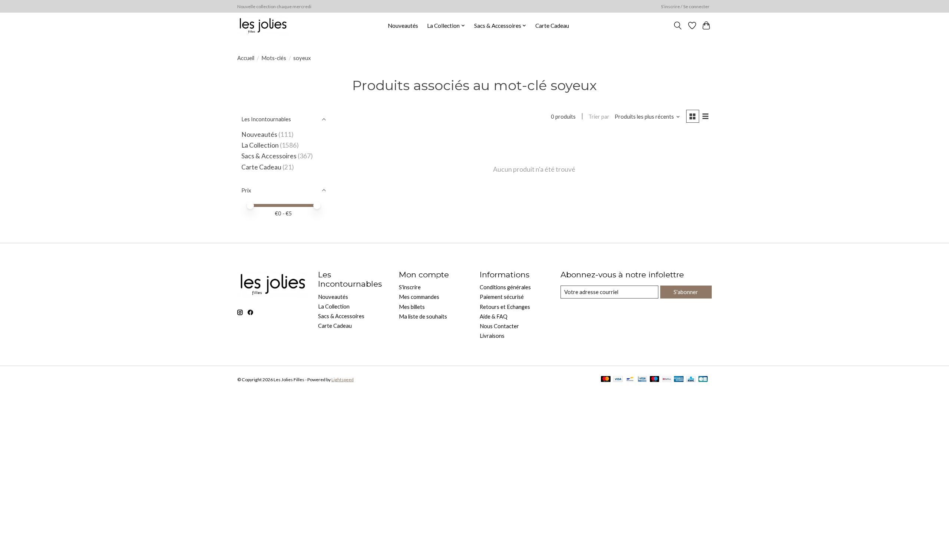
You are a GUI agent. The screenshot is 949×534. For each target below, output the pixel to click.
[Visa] (618, 379)
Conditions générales (505, 287)
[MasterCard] (606, 379)
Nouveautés (403, 25)
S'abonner (686, 292)
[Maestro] (654, 379)
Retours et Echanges (505, 307)
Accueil (245, 58)
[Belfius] (666, 379)
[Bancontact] (630, 379)
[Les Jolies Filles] (262, 25)
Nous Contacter (499, 326)
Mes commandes (419, 297)
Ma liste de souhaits (423, 316)
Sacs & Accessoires (269, 156)
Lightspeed (342, 379)
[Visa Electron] (642, 379)
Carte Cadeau (552, 25)
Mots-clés (273, 58)
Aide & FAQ (493, 316)
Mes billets (412, 307)
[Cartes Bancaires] (703, 379)
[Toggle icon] (677, 25)
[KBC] (690, 379)
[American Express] (679, 379)
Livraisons (492, 336)
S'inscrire (410, 287)
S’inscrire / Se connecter (685, 6)
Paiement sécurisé (502, 297)
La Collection (260, 145)
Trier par (598, 116)
